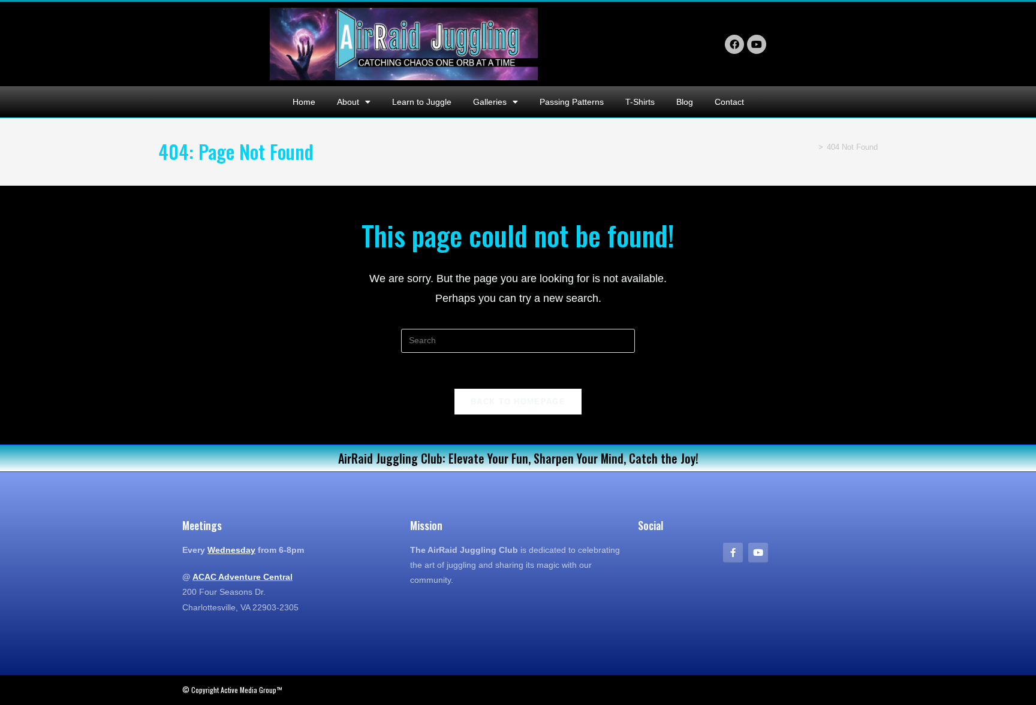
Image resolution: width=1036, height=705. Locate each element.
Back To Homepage (518, 401)
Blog (684, 102)
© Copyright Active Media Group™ (232, 690)
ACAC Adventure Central (242, 577)
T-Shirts (640, 102)
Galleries (490, 102)
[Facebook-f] (733, 552)
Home (304, 102)
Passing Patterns (572, 102)
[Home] (811, 147)
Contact (729, 102)
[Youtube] (758, 552)
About (348, 102)
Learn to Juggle (421, 102)
